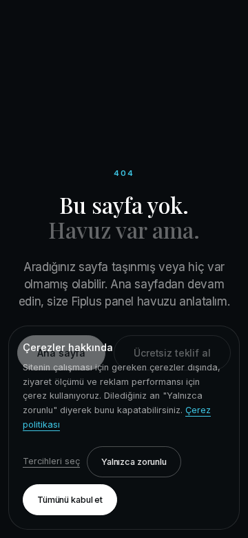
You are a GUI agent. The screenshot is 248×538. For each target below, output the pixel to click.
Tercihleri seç (51, 461)
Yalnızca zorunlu (134, 462)
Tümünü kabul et (70, 500)
